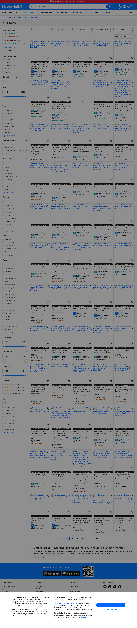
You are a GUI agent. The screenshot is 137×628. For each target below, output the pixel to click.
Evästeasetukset (111, 610)
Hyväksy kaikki (111, 605)
